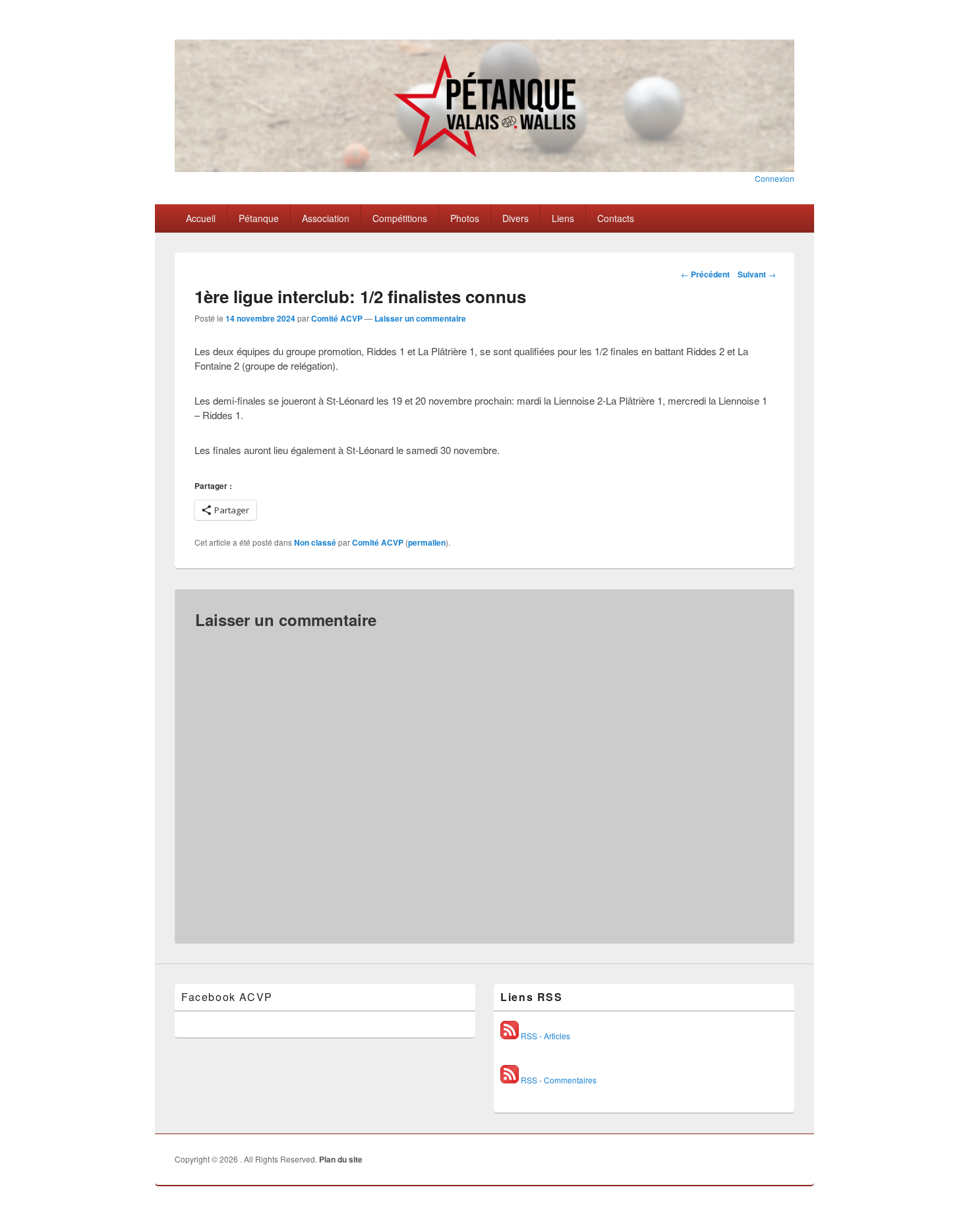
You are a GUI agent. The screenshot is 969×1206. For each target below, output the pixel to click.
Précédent (705, 274)
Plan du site (341, 1159)
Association (325, 218)
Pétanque (259, 218)
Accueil (201, 218)
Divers (515, 218)
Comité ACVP (337, 318)
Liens (563, 218)
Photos (464, 218)
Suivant (757, 274)
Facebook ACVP (227, 996)
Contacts (615, 218)
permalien (427, 542)
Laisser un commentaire (420, 318)
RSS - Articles (544, 1035)
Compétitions (399, 218)
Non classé (315, 542)
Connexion (774, 178)
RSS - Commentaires (558, 1079)
